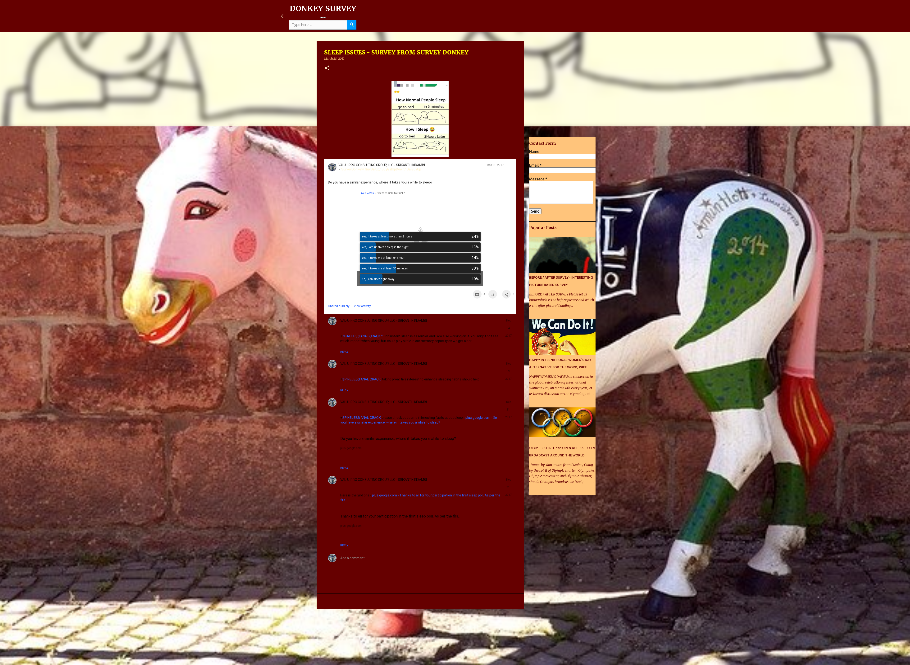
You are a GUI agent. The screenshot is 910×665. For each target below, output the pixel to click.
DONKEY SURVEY (323, 8)
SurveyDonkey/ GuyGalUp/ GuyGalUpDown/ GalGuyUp (381, 169)
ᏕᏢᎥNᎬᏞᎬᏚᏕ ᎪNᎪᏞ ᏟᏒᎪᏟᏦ (361, 379)
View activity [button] (362, 306)
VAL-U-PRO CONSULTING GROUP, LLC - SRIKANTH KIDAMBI (381, 165)
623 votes (367, 193)
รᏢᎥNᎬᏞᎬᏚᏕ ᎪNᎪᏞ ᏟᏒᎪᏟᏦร (362, 336)
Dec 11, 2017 (495, 165)
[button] (327, 68)
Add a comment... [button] (353, 558)
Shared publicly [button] (338, 306)
